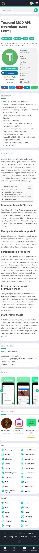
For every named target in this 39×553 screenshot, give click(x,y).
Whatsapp (34, 87)
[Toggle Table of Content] (28, 187)
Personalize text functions (12, 194)
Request (33, 537)
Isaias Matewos (25, 52)
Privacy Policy (13, 537)
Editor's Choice (11, 19)
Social (25, 38)
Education (17, 38)
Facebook (4, 87)
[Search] (36, 10)
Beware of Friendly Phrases (12, 190)
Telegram (26, 87)
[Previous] (2, 391)
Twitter (12, 87)
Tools (31, 38)
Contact (21, 537)
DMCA (27, 537)
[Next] (37, 391)
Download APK (11, 68)
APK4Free (31, 533)
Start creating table (10, 199)
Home (3, 19)
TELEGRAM (11, 73)
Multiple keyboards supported (13, 192)
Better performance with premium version (17, 197)
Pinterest (19, 87)
